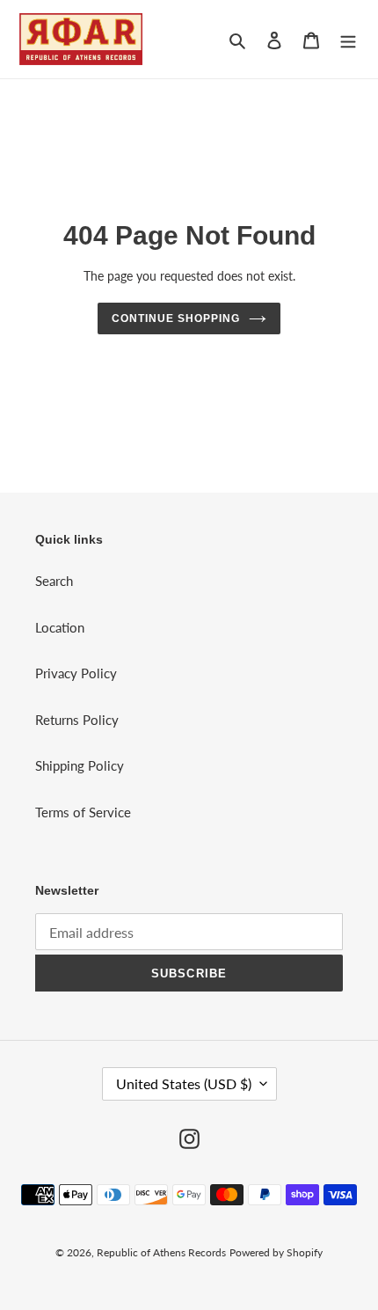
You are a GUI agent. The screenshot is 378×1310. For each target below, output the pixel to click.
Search (54, 581)
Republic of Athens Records (161, 1252)
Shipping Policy (79, 765)
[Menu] (348, 39)
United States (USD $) (183, 1083)
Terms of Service (83, 812)
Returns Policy (77, 720)
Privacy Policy (76, 673)
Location (59, 627)
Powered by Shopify (276, 1252)
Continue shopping (176, 318)
